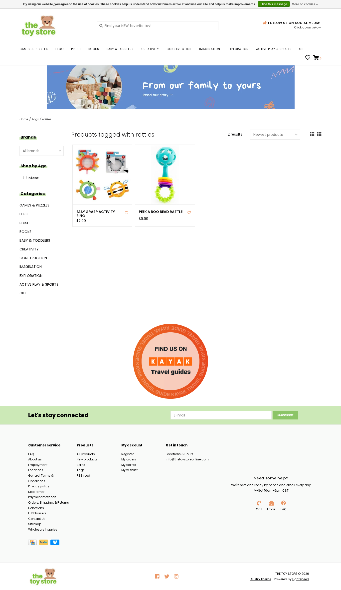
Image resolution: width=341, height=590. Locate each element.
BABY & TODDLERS (120, 49)
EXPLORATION (238, 49)
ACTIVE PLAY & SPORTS (274, 49)
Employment (37, 465)
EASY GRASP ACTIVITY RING (95, 214)
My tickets (128, 465)
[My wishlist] (307, 58)
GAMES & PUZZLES (33, 49)
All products (86, 454)
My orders (128, 459)
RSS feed (83, 475)
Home (23, 119)
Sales (81, 465)
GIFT (302, 49)
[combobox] (157, 25)
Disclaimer (36, 492)
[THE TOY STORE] (54, 25)
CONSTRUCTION (179, 49)
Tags (35, 119)
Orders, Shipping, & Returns (48, 502)
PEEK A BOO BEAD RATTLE (160, 212)
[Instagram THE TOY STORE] (176, 576)
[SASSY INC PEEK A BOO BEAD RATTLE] (165, 174)
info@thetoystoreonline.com (187, 459)
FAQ (31, 454)
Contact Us (36, 519)
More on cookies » (305, 4)
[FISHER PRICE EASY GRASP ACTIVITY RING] (102, 174)
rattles (46, 119)
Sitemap (34, 524)
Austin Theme (260, 579)
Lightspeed (300, 579)
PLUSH (76, 49)
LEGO (59, 49)
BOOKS (93, 49)
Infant (33, 178)
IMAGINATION (209, 49)
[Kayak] (170, 361)
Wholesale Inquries (42, 529)
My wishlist (129, 470)
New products (87, 459)
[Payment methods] (33, 543)
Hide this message (274, 4)
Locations (35, 470)
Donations (36, 508)
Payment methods (42, 497)
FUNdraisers (37, 513)
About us (35, 459)
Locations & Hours (179, 454)
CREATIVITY (150, 49)
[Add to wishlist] (126, 212)
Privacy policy (38, 486)
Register (127, 454)
